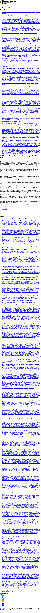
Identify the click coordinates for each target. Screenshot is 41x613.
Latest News (4, 603)
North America (4, 209)
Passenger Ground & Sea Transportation (8, 7)
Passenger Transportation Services (7, 5)
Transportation (4, 211)
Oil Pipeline (4, 210)
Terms (3, 605)
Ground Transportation (6, 6)
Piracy (3, 604)
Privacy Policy (2, 609)
